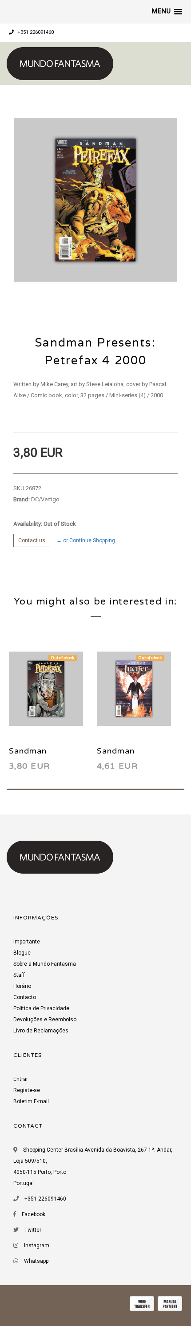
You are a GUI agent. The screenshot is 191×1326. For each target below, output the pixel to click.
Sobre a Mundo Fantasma (44, 964)
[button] (167, 11)
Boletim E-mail (31, 1101)
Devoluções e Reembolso (44, 1019)
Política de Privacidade (41, 1008)
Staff (19, 975)
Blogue (22, 953)
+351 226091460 (35, 32)
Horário (22, 986)
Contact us (31, 540)
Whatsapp (36, 1261)
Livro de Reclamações (40, 1031)
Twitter (32, 1230)
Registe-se (26, 1090)
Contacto (24, 997)
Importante (26, 942)
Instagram (36, 1245)
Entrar (20, 1079)
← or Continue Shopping (85, 540)
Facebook (33, 1214)
